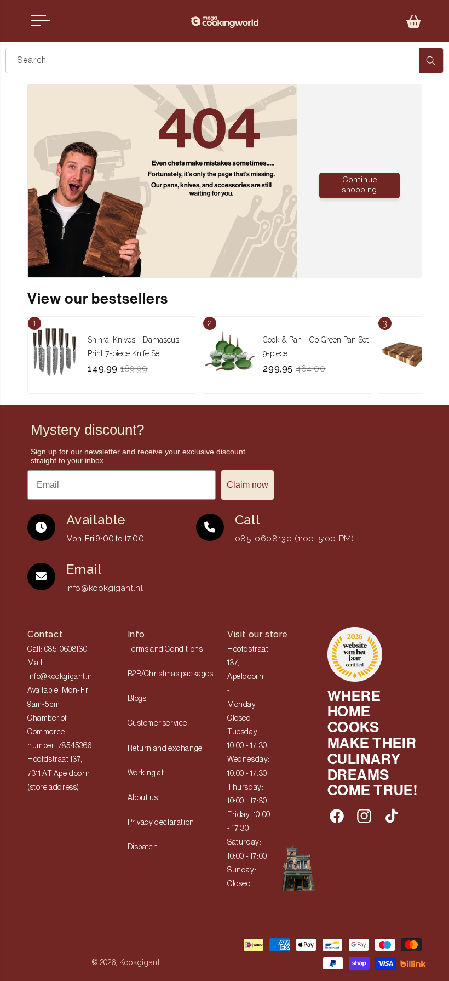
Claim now (247, 484)
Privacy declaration (161, 822)
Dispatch (143, 847)
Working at (146, 773)
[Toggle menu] (40, 21)
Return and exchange (165, 748)
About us (143, 798)
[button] (414, 21)
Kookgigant (139, 962)
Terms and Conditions (165, 649)
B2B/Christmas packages (171, 674)
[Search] (431, 60)
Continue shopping (359, 185)
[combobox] (224, 60)
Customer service (158, 723)
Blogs (137, 699)
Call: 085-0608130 (57, 649)
